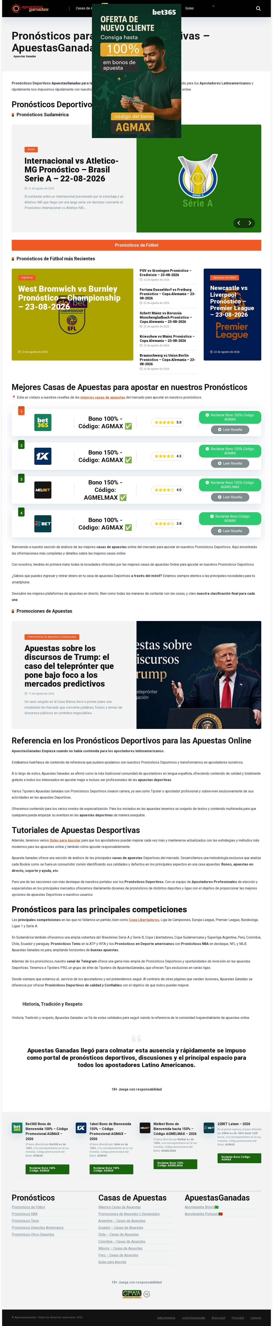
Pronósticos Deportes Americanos (38, 1228)
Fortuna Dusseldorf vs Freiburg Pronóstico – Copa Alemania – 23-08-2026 (167, 294)
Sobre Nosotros (166, 1317)
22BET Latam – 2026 (234, 1124)
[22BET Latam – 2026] (42, 531)
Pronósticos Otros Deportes (33, 1234)
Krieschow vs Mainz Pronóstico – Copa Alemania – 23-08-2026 (167, 338)
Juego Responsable (193, 1317)
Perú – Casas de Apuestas (118, 1255)
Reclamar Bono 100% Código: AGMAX (232, 417)
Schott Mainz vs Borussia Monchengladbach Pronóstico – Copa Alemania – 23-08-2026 (166, 317)
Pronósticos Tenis (25, 1221)
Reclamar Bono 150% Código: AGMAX (232, 451)
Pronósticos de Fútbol (136, 245)
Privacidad (238, 1317)
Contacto (255, 1317)
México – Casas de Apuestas (120, 1248)
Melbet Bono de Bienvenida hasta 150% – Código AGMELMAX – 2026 (175, 1129)
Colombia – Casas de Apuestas (121, 1241)
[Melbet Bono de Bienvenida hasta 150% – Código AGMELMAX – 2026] (42, 497)
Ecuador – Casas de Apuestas (120, 1228)
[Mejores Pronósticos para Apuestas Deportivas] (30, 7)
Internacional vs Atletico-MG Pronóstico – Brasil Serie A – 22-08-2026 (72, 169)
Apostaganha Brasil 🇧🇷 (202, 1207)
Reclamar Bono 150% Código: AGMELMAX (232, 485)
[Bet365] (136, 77)
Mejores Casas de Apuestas (119, 1207)
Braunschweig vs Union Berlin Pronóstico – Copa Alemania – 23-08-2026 (167, 359)
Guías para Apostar (65, 840)
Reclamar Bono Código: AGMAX (232, 518)
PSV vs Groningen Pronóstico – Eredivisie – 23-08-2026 (166, 273)
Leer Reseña (232, 430)
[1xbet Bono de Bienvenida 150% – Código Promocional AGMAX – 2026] (42, 464)
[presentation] (239, 223)
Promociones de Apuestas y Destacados (129, 1214)
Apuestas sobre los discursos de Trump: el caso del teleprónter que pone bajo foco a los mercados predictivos (69, 666)
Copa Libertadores (144, 920)
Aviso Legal (218, 1317)
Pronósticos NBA (25, 1214)
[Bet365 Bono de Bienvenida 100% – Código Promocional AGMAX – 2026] (42, 430)
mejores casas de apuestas (102, 397)
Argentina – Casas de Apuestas (121, 1221)
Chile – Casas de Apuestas (118, 1234)
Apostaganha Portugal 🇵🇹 (204, 1214)
